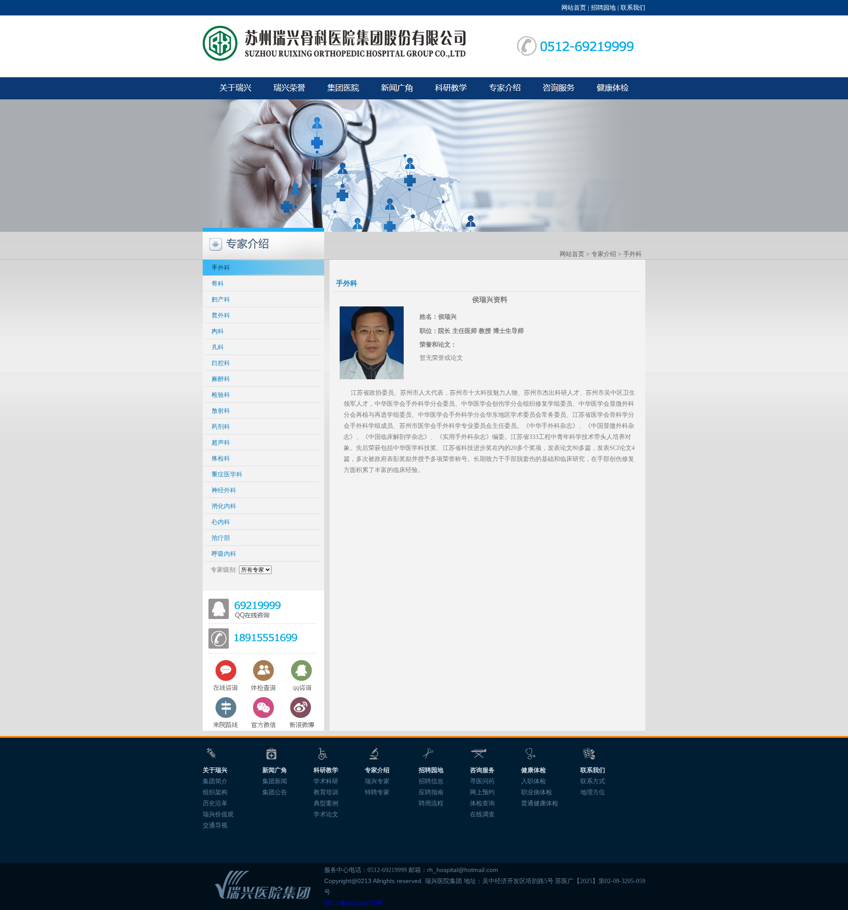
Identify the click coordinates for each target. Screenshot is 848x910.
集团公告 (274, 792)
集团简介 (215, 781)
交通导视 (215, 825)
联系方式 (592, 781)
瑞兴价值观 (218, 814)
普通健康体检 (539, 803)
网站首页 (573, 7)
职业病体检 (536, 792)
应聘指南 (431, 792)
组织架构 (215, 792)
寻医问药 (482, 781)
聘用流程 (431, 803)
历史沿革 (215, 803)
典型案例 (326, 803)
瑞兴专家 (377, 781)
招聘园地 (603, 7)
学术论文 (326, 814)
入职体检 (533, 781)
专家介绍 (603, 254)
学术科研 (326, 781)
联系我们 (633, 7)
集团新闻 (274, 781)
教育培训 (326, 792)
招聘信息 (431, 781)
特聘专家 (377, 792)
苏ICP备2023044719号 (353, 903)
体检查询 (482, 803)
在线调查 (482, 814)
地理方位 (592, 792)
